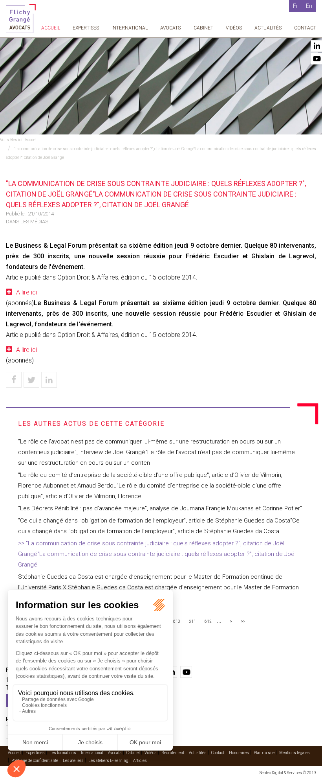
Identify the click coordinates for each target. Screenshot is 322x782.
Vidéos (234, 28)
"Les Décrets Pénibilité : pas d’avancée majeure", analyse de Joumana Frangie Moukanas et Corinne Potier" (160, 508)
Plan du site (264, 753)
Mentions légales (294, 753)
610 (176, 621)
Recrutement (172, 753)
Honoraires (239, 753)
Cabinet (203, 28)
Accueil (50, 28)
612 (208, 621)
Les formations (62, 753)
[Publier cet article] (31, 380)
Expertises (86, 28)
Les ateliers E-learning (108, 760)
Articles (140, 760)
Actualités (268, 28)
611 (192, 621)
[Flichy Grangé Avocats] (21, 18)
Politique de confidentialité (34, 760)
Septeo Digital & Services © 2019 (288, 773)
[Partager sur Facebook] (14, 380)
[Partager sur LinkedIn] (49, 380)
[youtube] (186, 672)
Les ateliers (73, 760)
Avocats (170, 28)
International (130, 28)
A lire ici (26, 292)
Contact (305, 28)
